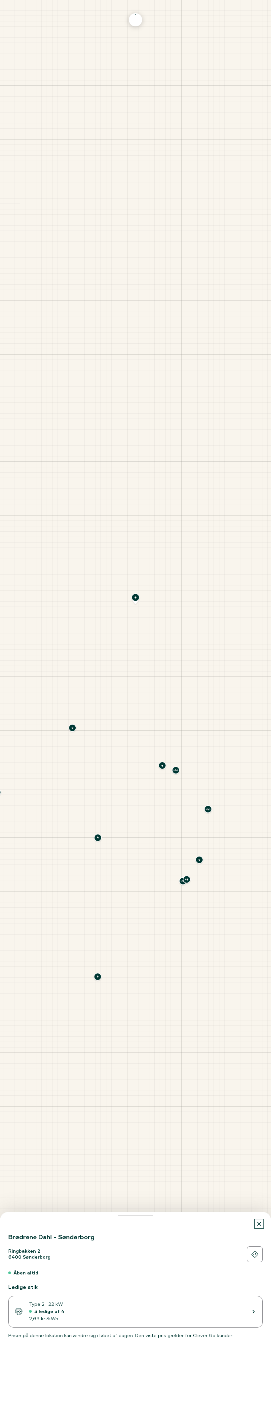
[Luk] (259, 1224)
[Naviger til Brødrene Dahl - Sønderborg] (255, 1254)
